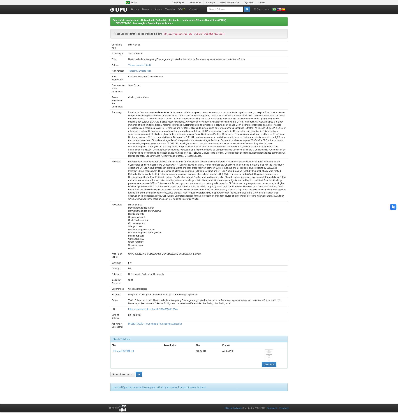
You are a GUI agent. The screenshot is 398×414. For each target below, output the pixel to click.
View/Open (269, 364)
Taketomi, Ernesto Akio (139, 70)
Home (136, 9)
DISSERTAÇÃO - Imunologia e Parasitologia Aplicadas (144, 23)
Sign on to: (262, 9)
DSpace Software (233, 407)
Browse (146, 9)
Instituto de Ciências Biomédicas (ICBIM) (204, 20)
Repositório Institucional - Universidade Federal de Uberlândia (146, 20)
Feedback (284, 407)
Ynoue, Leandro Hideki (139, 64)
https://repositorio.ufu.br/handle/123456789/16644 (153, 309)
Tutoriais (169, 9)
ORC (181, 9)
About (158, 9)
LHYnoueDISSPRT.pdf (123, 351)
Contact (193, 9)
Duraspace (272, 407)
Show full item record (122, 374)
